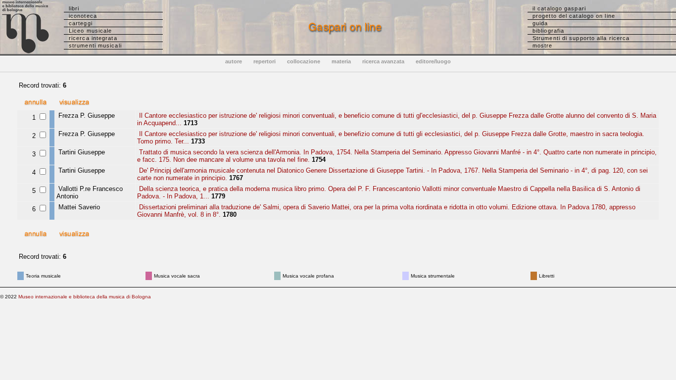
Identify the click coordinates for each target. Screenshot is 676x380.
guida (540, 23)
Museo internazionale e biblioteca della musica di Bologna (84, 296)
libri (74, 8)
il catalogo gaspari (559, 8)
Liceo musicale (90, 31)
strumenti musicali (95, 45)
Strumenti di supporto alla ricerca (580, 38)
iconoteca (83, 16)
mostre (542, 45)
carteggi (81, 23)
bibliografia (548, 31)
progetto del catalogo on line (573, 16)
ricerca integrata (93, 38)
